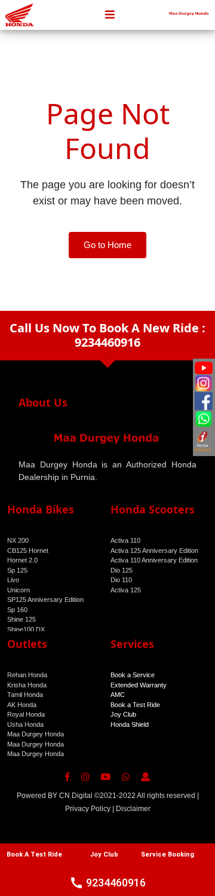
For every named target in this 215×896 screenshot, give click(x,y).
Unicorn (18, 590)
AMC (117, 694)
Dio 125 (121, 570)
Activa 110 (125, 540)
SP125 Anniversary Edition (45, 599)
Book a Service (132, 674)
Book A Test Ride (34, 854)
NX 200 (18, 540)
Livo (13, 579)
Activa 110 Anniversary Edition (154, 560)
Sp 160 (17, 609)
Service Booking (167, 854)
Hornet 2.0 (22, 560)
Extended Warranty (138, 685)
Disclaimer (133, 809)
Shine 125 (21, 619)
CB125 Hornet (27, 550)
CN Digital (76, 795)
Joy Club (123, 714)
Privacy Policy (87, 809)
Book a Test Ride (135, 704)
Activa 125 (125, 590)
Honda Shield (129, 724)
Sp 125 (17, 570)
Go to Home (107, 245)
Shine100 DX (26, 629)
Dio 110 (121, 579)
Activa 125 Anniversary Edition (154, 550)
